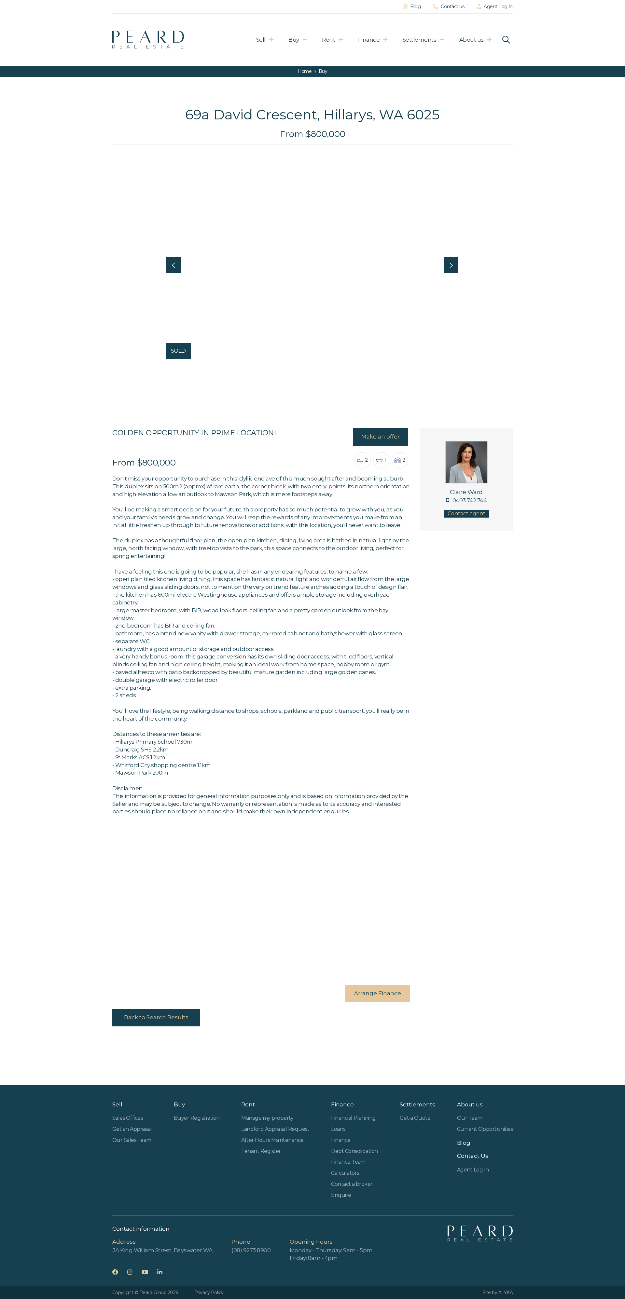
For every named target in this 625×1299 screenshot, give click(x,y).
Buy (293, 39)
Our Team (469, 1118)
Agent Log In (473, 1170)
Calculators (345, 1173)
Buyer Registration (197, 1118)
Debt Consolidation (354, 1151)
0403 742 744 (469, 500)
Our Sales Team (131, 1140)
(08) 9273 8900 (251, 1250)
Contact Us (472, 1156)
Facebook (119, 1272)
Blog (463, 1143)
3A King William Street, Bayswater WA (162, 1250)
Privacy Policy (209, 1292)
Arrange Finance (377, 993)
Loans (338, 1129)
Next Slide (451, 265)
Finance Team (348, 1162)
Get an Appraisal (132, 1129)
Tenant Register (261, 1151)
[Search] (506, 39)
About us (471, 39)
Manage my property (267, 1118)
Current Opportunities (485, 1129)
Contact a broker (352, 1184)
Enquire (341, 1195)
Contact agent (466, 513)
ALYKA (505, 1292)
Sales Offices (127, 1118)
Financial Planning (353, 1118)
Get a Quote (415, 1118)
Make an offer (380, 436)
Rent (328, 39)
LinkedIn (164, 1272)
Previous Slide (173, 265)
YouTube (149, 1272)
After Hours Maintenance (272, 1140)
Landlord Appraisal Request (275, 1129)
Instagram (134, 1272)
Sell (261, 39)
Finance (369, 39)
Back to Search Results (156, 1017)
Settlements (419, 39)
